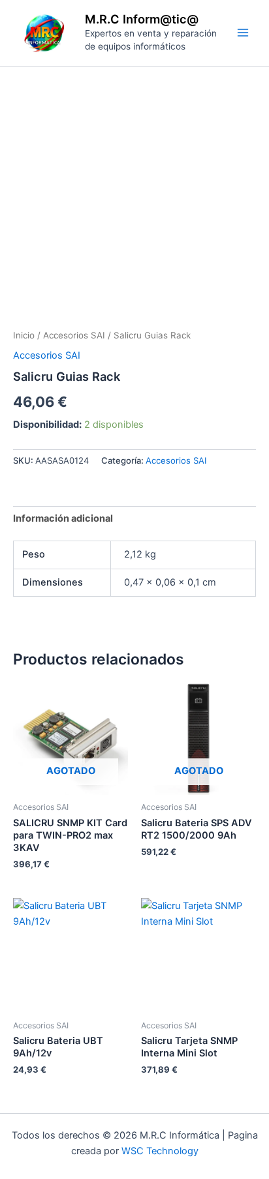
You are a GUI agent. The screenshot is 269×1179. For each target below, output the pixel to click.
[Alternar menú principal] (243, 33)
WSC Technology (159, 1151)
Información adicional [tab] (63, 518)
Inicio (24, 335)
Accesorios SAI (74, 335)
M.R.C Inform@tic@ (141, 19)
